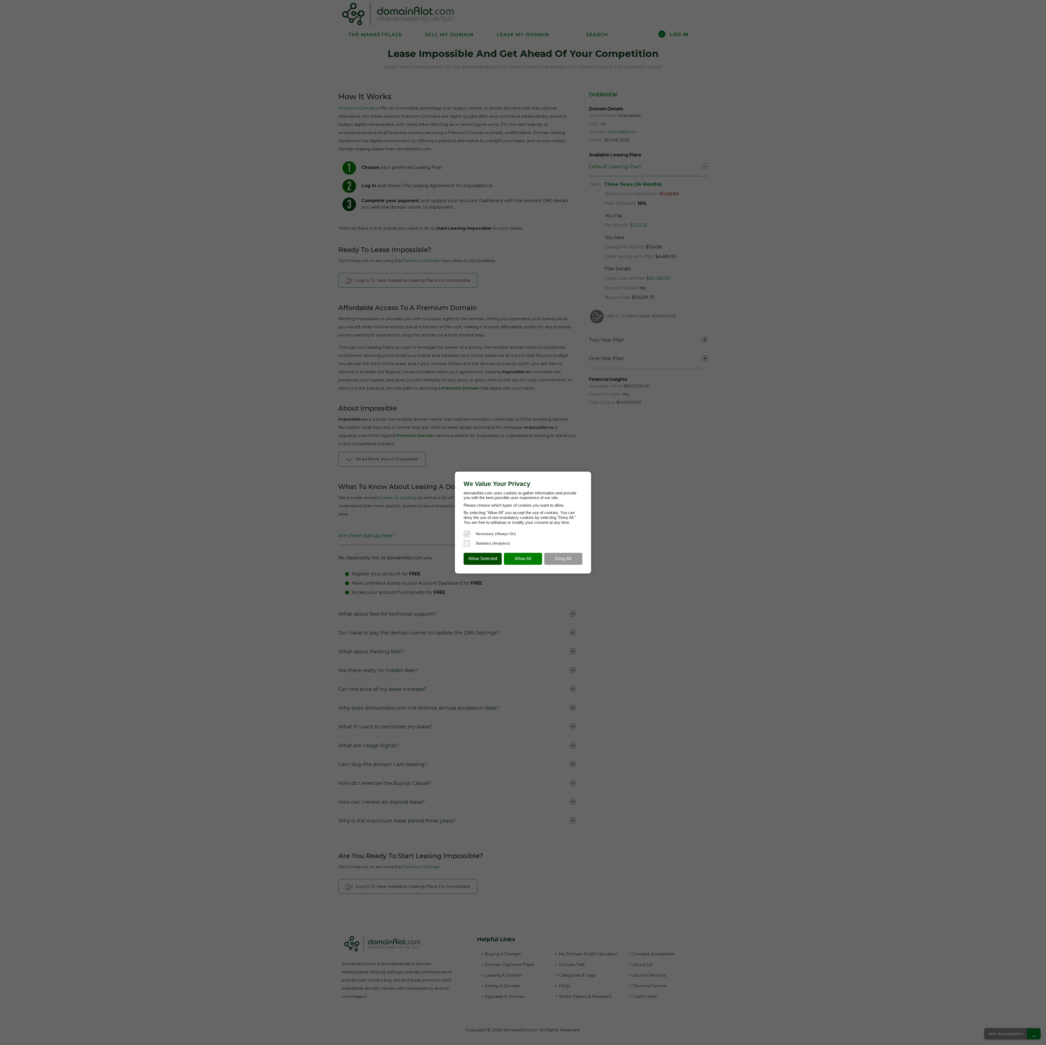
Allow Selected (482, 558)
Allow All (523, 558)
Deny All (563, 558)
